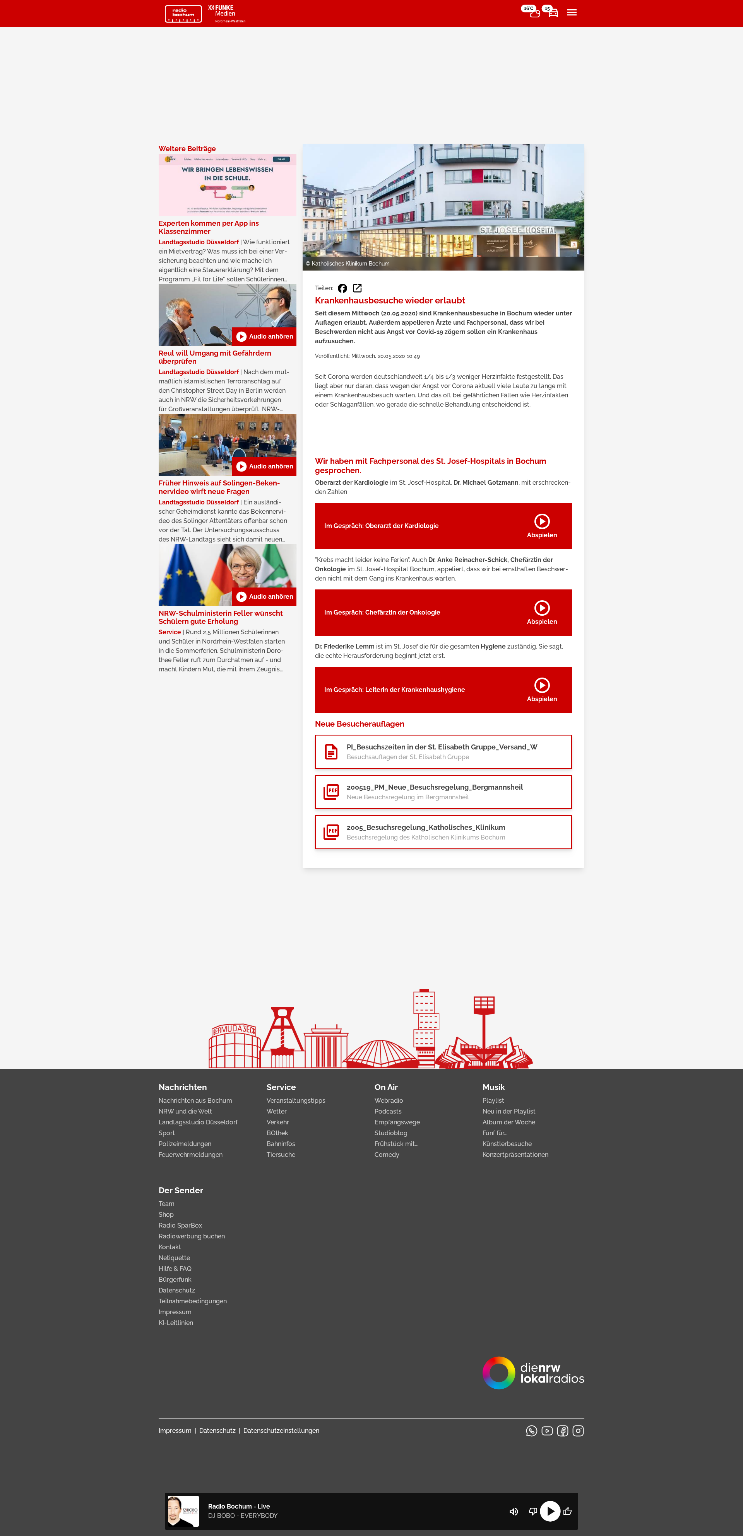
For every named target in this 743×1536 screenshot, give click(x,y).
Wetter (277, 1111)
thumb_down (533, 1511)
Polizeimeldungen (185, 1144)
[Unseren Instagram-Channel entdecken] (578, 1431)
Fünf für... (495, 1133)
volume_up (513, 1511)
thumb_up (567, 1511)
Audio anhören (264, 336)
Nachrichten (183, 1087)
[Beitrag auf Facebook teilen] (342, 288)
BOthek (277, 1133)
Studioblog (391, 1133)
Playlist (493, 1100)
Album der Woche (509, 1122)
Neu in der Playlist (509, 1111)
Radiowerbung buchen (192, 1236)
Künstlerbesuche (507, 1144)
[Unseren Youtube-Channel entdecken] (547, 1431)
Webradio (389, 1100)
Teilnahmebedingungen (193, 1301)
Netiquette (174, 1258)
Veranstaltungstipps (296, 1100)
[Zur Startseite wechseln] (183, 14)
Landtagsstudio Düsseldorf (198, 1122)
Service (281, 1087)
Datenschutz (177, 1290)
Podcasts (388, 1111)
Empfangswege (397, 1122)
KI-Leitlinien (176, 1323)
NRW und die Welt (185, 1111)
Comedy (387, 1154)
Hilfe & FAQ (175, 1268)
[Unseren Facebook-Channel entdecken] (562, 1431)
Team (167, 1203)
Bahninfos (281, 1144)
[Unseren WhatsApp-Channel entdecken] (532, 1431)
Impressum (175, 1312)
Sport (167, 1133)
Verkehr (278, 1122)
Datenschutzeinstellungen (281, 1430)
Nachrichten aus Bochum (195, 1100)
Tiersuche (281, 1154)
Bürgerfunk (175, 1279)
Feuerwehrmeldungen (191, 1154)
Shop (166, 1214)
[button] (443, 752)
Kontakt (170, 1247)
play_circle (550, 1511)
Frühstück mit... (396, 1144)
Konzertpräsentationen (515, 1154)
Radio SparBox (180, 1225)
